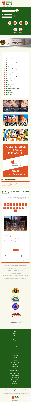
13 (23, 208)
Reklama (15, 342)
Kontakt (8, 90)
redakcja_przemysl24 (12, 184)
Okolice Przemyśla (11, 80)
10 (14, 208)
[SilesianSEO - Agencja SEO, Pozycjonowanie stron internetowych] (15, 323)
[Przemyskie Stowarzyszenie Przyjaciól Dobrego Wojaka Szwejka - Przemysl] (15, 291)
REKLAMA (9, 94)
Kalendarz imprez (11, 59)
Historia (8, 70)
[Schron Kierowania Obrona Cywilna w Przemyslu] (15, 307)
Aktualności (9, 55)
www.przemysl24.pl (8, 267)
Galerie (14, 335)
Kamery (15, 337)
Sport (7, 57)
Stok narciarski (10, 84)
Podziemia (9, 67)
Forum (14, 331)
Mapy (14, 340)
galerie (3, 184)
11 (17, 208)
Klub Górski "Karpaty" (12, 88)
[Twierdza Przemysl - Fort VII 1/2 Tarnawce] (15, 299)
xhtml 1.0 (24, 393)
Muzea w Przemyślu (11, 63)
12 (20, 208)
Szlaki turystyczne (11, 82)
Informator (9, 61)
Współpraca (9, 92)
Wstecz (16, 250)
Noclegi (8, 86)
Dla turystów (9, 65)
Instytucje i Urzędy (11, 69)
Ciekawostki (9, 72)
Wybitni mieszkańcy (12, 78)
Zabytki (8, 74)
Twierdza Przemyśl (11, 76)
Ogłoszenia (14, 333)
